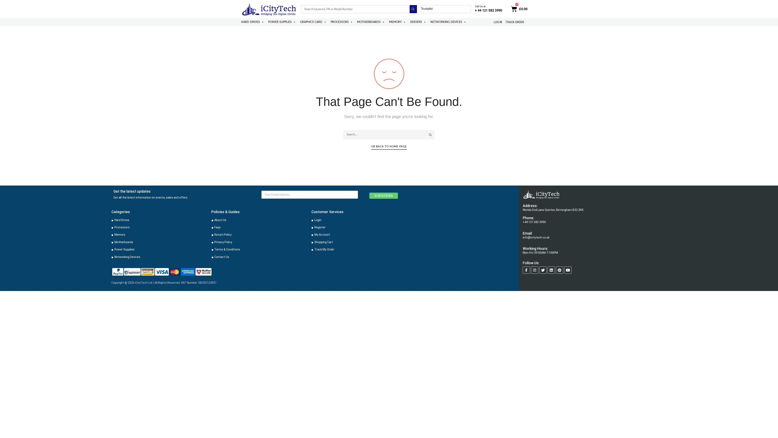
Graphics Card (311, 22)
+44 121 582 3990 (534, 222)
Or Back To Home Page (389, 146)
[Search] (430, 135)
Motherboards (369, 22)
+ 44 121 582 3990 (488, 10)
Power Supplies (280, 22)
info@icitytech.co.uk (536, 237)
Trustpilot (427, 9)
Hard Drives (250, 22)
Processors (340, 22)
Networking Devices (446, 22)
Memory (395, 22)
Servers (416, 22)
